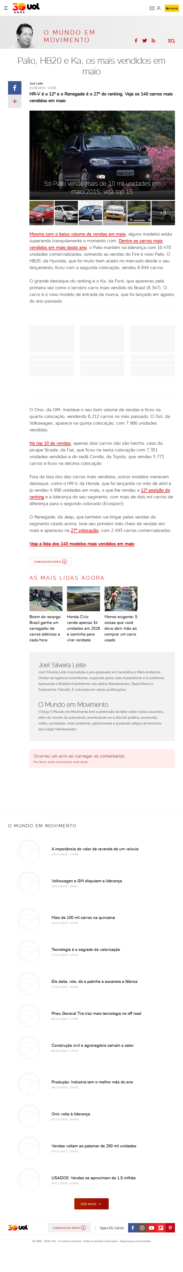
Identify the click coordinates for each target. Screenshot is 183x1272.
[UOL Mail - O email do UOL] (152, 8)
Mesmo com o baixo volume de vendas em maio (77, 234)
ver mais (88, 1204)
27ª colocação (84, 530)
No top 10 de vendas (50, 443)
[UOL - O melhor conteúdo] (26, 8)
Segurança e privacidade (135, 1241)
